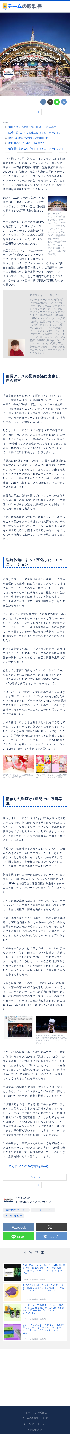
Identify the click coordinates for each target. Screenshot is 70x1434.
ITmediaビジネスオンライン (29, 74)
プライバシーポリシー (35, 1424)
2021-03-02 (21, 72)
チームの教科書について (35, 1418)
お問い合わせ (35, 1429)
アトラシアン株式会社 (35, 1412)
